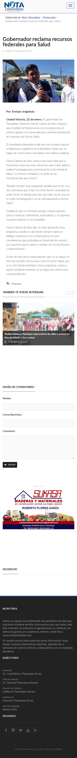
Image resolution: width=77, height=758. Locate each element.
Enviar (11, 465)
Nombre (7, 398)
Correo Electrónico (12, 415)
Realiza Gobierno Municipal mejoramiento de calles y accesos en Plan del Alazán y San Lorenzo (37, 336)
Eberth (59, 749)
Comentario (9, 431)
